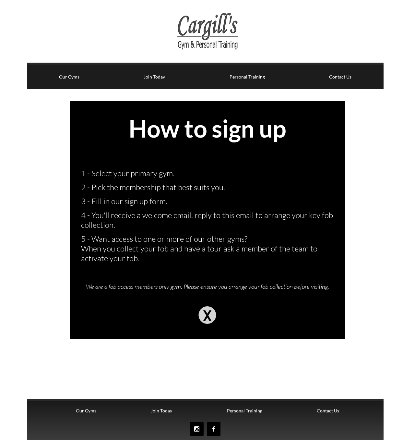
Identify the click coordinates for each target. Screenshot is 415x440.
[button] (207, 315)
